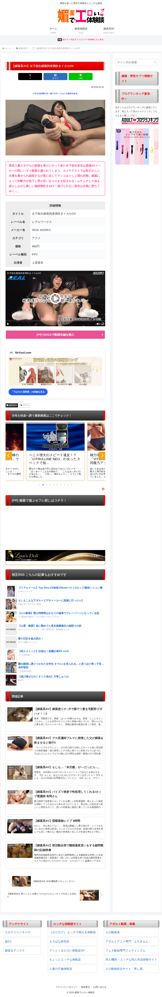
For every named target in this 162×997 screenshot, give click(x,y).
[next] (102, 455)
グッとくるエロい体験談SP (66, 950)
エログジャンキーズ (18, 932)
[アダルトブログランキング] (140, 120)
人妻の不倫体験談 (60, 968)
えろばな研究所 (59, 941)
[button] (155, 62)
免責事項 (85, 987)
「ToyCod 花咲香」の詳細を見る (28, 391)
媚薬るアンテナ (15, 950)
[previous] (9, 455)
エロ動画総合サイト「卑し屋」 (125, 968)
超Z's (8, 941)
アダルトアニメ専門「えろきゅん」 (128, 941)
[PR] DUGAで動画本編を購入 (55, 334)
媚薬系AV (13, 405)
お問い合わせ (99, 987)
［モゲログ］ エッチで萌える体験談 (72, 932)
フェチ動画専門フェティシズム (125, 950)
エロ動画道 (113, 932)
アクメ (26, 405)
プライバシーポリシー (67, 987)
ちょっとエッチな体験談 (65, 959)
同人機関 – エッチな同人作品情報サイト (131, 959)
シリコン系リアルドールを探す (84, 555)
